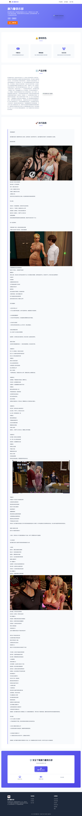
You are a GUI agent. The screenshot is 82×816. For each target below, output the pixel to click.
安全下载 (71, 1)
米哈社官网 (56, 800)
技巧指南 (66, 1)
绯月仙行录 (56, 804)
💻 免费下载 (13, 22)
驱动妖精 (55, 806)
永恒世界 (55, 802)
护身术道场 (56, 798)
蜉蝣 (55, 808)
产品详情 (60, 1)
